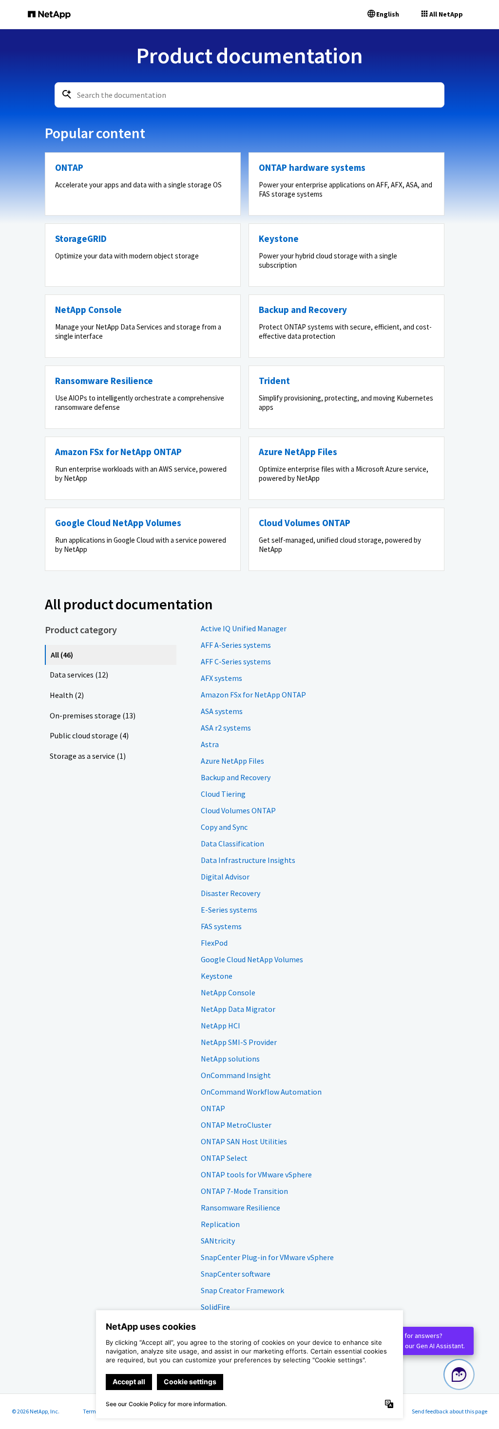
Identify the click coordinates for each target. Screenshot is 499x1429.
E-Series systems (229, 910)
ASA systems (222, 711)
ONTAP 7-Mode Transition (244, 1191)
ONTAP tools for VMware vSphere (256, 1174)
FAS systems (221, 926)
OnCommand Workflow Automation (261, 1092)
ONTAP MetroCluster (236, 1125)
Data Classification (232, 843)
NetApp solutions (230, 1058)
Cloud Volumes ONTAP (238, 810)
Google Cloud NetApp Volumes (252, 959)
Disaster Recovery (230, 893)
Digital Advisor (225, 876)
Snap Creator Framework (242, 1290)
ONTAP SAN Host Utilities (244, 1141)
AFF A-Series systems (236, 645)
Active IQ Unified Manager (244, 628)
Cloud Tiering (223, 794)
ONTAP (213, 1108)
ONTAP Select (224, 1158)
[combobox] (249, 95)
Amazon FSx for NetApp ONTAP (253, 694)
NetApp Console (228, 992)
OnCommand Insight (236, 1075)
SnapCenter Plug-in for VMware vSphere (267, 1257)
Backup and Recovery (235, 777)
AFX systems (221, 678)
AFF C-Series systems (236, 661)
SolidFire (215, 1307)
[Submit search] (67, 94)
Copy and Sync (224, 827)
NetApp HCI (220, 1025)
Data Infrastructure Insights (248, 860)
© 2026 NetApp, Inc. (35, 1411)
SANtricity (218, 1241)
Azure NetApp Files (232, 761)
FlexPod (214, 943)
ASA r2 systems (226, 728)
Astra (210, 744)
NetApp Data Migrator (238, 1009)
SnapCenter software (235, 1274)
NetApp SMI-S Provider (239, 1042)
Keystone (216, 976)
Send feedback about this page (449, 1411)
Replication (220, 1224)
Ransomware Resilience (240, 1207)
